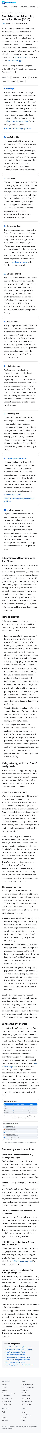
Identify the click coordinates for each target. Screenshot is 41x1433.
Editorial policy (26, 1415)
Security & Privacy (27, 1384)
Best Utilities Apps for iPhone (15, 1362)
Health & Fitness (27, 1401)
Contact (24, 1417)
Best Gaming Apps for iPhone (15, 1355)
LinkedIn (24, 77)
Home (3, 13)
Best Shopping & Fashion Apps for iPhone (19, 1365)
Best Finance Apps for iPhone (15, 1352)
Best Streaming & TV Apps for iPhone (18, 1357)
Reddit (5, 81)
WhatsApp (34, 77)
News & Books (26, 1404)
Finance (5, 7)
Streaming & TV (7, 1398)
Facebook (16, 77)
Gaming (14, 7)
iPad (3, 1412)
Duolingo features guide (17, 121)
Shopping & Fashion (28, 1387)
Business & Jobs (7, 1401)
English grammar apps (16, 458)
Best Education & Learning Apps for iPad (19, 1347)
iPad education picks (23, 1261)
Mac (3, 1415)
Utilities (4, 1387)
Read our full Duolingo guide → (17, 128)
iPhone (4, 1417)
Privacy (24, 1420)
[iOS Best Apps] (9, 2)
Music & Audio (26, 1398)
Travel (24, 1393)
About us (24, 1412)
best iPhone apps (15, 60)
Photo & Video (6, 1404)
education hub (21, 57)
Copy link (13, 81)
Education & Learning (27, 7)
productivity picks (19, 262)
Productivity (25, 1390)
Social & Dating (6, 1395)
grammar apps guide (12, 494)
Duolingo (10, 89)
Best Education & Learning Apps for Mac (19, 1349)
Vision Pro (5, 1420)
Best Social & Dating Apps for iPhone (18, 1360)
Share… (22, 81)
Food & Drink (26, 1395)
